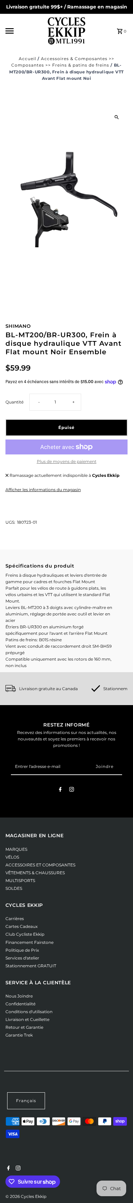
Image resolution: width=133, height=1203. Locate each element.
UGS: (10, 522)
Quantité (14, 402)
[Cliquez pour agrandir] (116, 117)
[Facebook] (60, 790)
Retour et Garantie (24, 1027)
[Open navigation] (24, 30)
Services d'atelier (22, 957)
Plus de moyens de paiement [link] (67, 461)
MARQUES (16, 849)
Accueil (27, 58)
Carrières (14, 918)
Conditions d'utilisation (29, 1011)
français (26, 1100)
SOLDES (13, 888)
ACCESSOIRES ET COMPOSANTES (40, 864)
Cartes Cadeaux (21, 926)
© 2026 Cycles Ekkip (25, 1196)
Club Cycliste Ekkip (24, 934)
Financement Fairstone (29, 942)
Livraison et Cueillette (27, 1019)
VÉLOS (12, 857)
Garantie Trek (19, 1035)
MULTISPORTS (20, 880)
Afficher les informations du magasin (43, 489)
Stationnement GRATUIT (30, 965)
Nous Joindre (19, 996)
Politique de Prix (22, 950)
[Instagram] (71, 790)
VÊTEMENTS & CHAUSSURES (35, 872)
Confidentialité (20, 1003)
